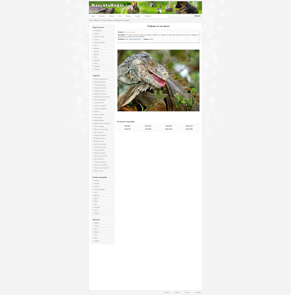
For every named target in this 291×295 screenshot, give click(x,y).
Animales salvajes (99, 91)
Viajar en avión (98, 171)
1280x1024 (189, 126)
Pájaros (96, 201)
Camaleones (97, 30)
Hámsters (96, 48)
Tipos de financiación (100, 156)
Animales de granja (100, 85)
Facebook (148, 16)
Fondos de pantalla (100, 177)
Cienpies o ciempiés (100, 105)
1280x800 (168, 126)
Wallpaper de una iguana (122, 20)
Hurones (96, 51)
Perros (96, 63)
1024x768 (148, 126)
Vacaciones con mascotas (101, 168)
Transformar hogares (100, 162)
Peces (95, 57)
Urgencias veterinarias (101, 165)
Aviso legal (198, 292)
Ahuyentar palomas (100, 82)
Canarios (96, 33)
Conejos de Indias (99, 42)
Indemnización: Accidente (102, 123)
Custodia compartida (100, 108)
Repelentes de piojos (100, 144)
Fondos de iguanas (107, 20)
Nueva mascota (98, 132)
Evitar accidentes (99, 114)
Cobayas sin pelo (99, 36)
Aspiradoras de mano (100, 94)
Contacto (187, 292)
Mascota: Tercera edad (101, 129)
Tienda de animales (100, 153)
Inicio (93, 16)
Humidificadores (99, 120)
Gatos (95, 45)
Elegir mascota (98, 27)
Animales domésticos (100, 88)
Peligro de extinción (100, 135)
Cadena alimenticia (100, 100)
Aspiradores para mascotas (102, 97)
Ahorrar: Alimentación (101, 79)
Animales (96, 76)
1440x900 (148, 129)
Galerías (111, 16)
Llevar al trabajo (99, 126)
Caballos (96, 180)
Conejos (96, 39)
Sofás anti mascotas (100, 147)
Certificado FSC (99, 102)
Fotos (120, 16)
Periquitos (97, 60)
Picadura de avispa (99, 138)
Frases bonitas (98, 117)
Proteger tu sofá (98, 141)
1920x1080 (189, 129)
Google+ (138, 16)
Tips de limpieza (99, 159)
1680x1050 (168, 129)
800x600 (127, 126)
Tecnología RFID (99, 150)
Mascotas (102, 16)
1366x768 (127, 129)
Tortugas (96, 69)
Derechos (97, 111)
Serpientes (97, 66)
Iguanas (96, 54)
